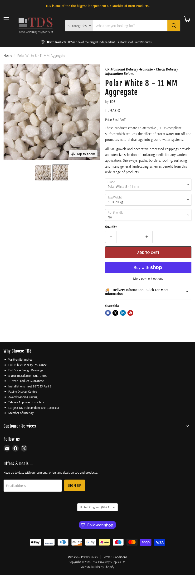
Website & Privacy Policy (83, 557)
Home (8, 55)
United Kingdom (95, 507)
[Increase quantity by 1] (147, 237)
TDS (112, 101)
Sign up (74, 485)
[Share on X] (115, 313)
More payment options (148, 278)
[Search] (173, 25)
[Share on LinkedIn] (123, 313)
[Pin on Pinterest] (130, 313)
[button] (43, 173)
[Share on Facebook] (108, 313)
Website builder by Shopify (97, 567)
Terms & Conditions (115, 557)
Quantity (111, 226)
